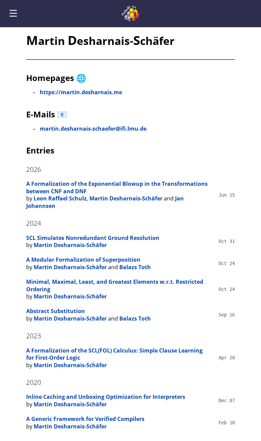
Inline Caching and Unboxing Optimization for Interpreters (105, 397)
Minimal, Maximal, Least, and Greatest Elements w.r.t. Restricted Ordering (114, 285)
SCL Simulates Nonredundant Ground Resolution (92, 238)
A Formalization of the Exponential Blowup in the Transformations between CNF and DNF (117, 187)
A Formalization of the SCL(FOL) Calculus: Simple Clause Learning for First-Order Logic (114, 354)
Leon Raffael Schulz (60, 198)
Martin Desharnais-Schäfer (125, 198)
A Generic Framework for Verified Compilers (85, 419)
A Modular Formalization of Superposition (83, 259)
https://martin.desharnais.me (81, 92)
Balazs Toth (135, 267)
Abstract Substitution (55, 311)
